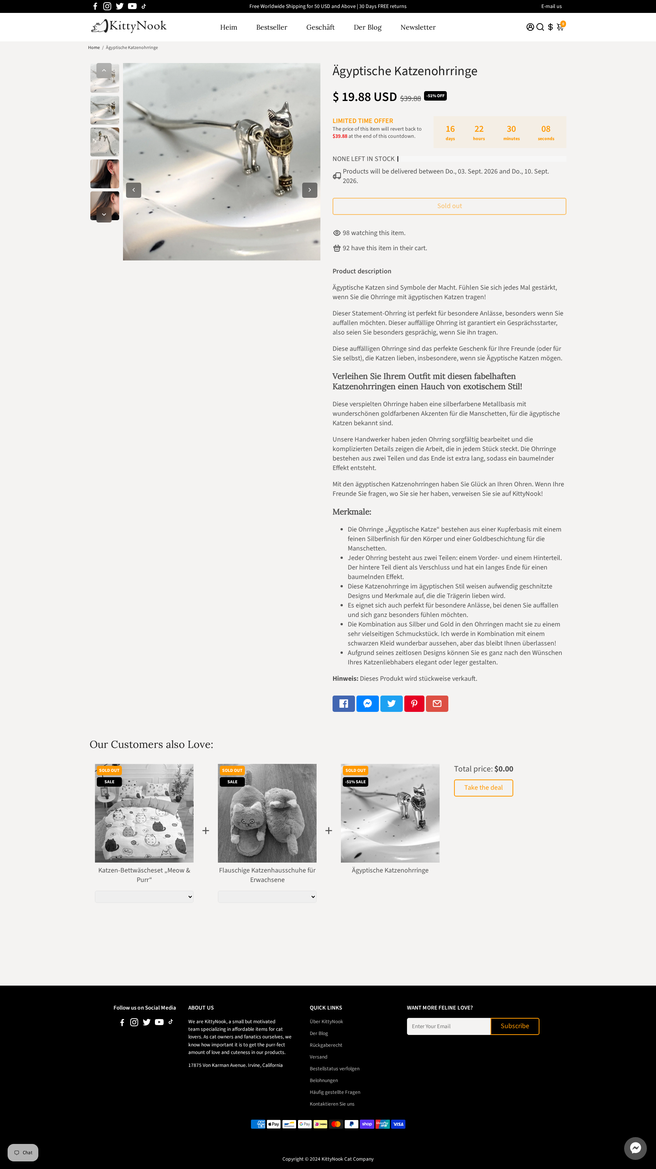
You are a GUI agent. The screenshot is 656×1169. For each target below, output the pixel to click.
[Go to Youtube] (132, 6)
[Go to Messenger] (367, 704)
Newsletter (418, 27)
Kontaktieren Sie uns (332, 1103)
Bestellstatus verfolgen (335, 1068)
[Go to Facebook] (95, 6)
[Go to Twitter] (120, 6)
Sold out (449, 206)
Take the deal (483, 787)
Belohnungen (324, 1080)
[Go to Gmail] (437, 704)
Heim (228, 27)
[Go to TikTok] (144, 6)
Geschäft (320, 27)
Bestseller (271, 27)
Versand (319, 1056)
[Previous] (104, 70)
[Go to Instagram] (107, 6)
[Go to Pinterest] (414, 704)
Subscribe (515, 1026)
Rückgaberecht (326, 1045)
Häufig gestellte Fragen (335, 1092)
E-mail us (551, 6)
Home (94, 47)
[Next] (104, 214)
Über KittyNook (326, 1021)
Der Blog (368, 27)
